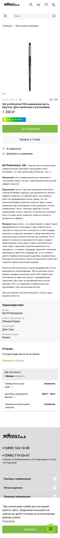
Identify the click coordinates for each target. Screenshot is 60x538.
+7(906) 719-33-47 (16, 455)
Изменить (20, 376)
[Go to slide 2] (4, 93)
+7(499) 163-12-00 (16, 448)
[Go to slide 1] (2, 93)
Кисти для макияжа (27, 25)
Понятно (30, 529)
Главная (7, 25)
